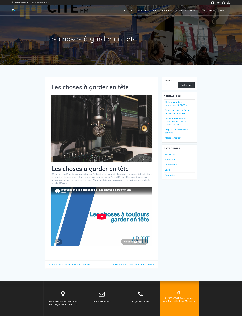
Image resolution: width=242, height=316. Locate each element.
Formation (141, 10)
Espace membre (209, 10)
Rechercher (169, 80)
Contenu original (163, 10)
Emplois (193, 10)
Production (170, 175)
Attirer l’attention (173, 137)
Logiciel (168, 169)
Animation (170, 154)
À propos (181, 10)
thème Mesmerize (186, 301)
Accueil (128, 10)
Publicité (225, 10)
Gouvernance (171, 164)
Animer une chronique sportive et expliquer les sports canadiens (176, 121)
